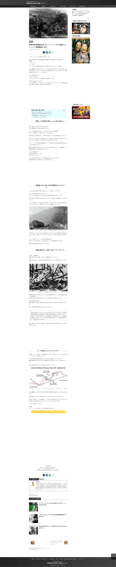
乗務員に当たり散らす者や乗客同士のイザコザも (42, 113)
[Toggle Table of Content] (63, 110)
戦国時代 (43, 6)
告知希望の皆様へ (82, 6)
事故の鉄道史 (35, 319)
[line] (50, 52)
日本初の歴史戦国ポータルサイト (58, 561)
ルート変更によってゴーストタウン (39, 116)
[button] (113, 557)
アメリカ (31, 493)
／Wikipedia (50, 408)
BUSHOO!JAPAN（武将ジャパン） (36, 3)
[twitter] (44, 52)
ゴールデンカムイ (72, 6)
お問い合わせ (49, 470)
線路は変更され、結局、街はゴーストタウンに (41, 115)
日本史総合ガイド (53, 6)
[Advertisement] (48, 99)
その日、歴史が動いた (34, 495)
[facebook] (47, 52)
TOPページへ (47, 411)
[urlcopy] (53, 52)
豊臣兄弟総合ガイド (33, 6)
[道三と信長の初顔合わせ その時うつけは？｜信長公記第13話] (38, 542)
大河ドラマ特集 (63, 6)
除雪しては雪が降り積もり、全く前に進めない (41, 112)
